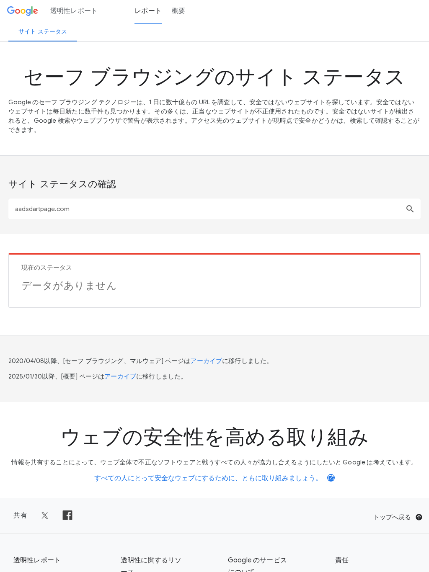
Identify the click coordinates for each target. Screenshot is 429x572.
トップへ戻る (392, 517)
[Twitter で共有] (45, 515)
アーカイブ (206, 361)
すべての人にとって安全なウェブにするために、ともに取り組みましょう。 (214, 478)
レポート (148, 11)
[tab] (42, 31)
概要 (179, 11)
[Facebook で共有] (67, 515)
